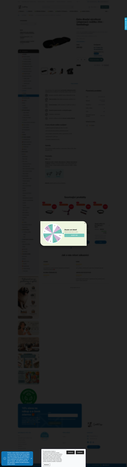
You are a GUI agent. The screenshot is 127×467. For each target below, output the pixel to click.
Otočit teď (74, 235)
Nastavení (46, 464)
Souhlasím (79, 452)
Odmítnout (70, 452)
